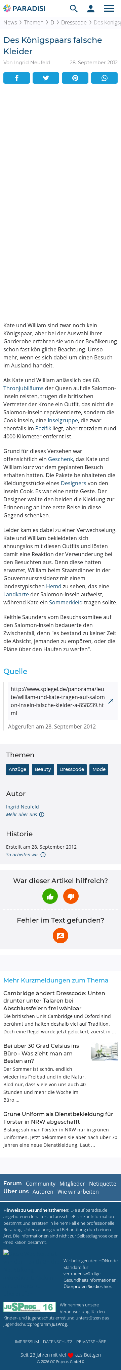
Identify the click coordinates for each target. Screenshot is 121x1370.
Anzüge (17, 769)
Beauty (43, 769)
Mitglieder (72, 1183)
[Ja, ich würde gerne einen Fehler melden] (60, 935)
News (10, 22)
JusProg (59, 1324)
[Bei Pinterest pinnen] (75, 78)
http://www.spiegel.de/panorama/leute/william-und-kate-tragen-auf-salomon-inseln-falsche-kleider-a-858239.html (58, 701)
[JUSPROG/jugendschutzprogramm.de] (29, 1307)
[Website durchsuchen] (74, 8)
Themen (33, 22)
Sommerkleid (66, 602)
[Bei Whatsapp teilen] (104, 78)
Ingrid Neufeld (22, 806)
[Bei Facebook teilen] (16, 78)
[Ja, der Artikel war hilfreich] (50, 896)
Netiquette (102, 1183)
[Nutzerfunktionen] (90, 8)
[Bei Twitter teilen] (46, 78)
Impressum (27, 1342)
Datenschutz (57, 1342)
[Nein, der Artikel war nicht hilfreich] (71, 896)
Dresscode (74, 22)
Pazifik (43, 428)
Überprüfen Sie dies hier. (88, 1286)
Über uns (16, 1191)
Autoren (43, 1191)
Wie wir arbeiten (78, 1191)
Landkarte (16, 594)
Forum (12, 1183)
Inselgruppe (63, 420)
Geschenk (60, 459)
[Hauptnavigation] (109, 8)
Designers (73, 483)
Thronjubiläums (23, 388)
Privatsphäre (91, 1342)
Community (40, 1183)
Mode (99, 769)
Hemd (54, 586)
